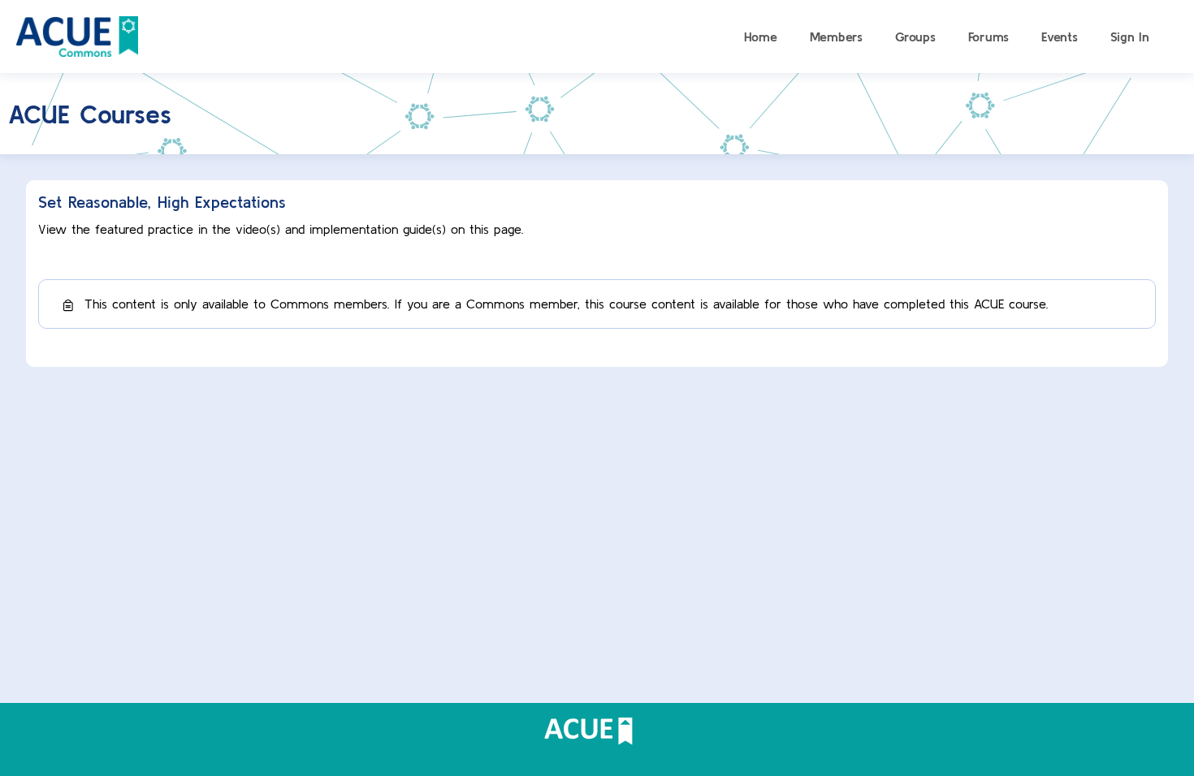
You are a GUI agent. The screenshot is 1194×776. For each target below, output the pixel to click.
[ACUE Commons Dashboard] (77, 34)
